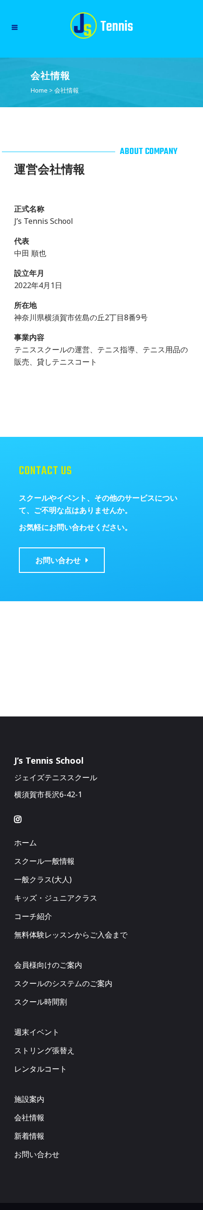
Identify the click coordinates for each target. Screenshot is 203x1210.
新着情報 (29, 1136)
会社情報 (29, 1117)
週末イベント (36, 1032)
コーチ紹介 (33, 916)
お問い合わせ (36, 1154)
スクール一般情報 (44, 861)
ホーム (25, 842)
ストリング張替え (44, 1050)
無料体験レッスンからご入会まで (70, 934)
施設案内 (29, 1099)
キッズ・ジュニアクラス (55, 898)
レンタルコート (40, 1069)
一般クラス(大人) (43, 879)
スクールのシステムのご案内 (63, 983)
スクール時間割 (40, 1002)
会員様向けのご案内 (48, 965)
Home (39, 90)
